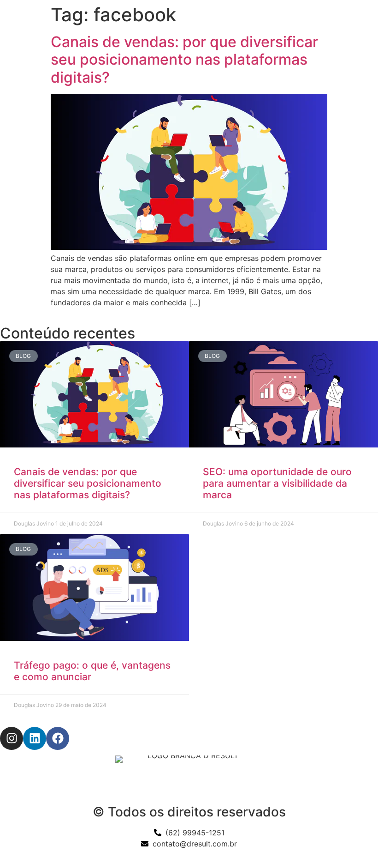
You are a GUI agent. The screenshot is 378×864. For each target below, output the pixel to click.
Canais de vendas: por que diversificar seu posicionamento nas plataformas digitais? (184, 59)
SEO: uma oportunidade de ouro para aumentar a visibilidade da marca (277, 483)
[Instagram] (11, 738)
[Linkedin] (34, 738)
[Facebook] (57, 738)
